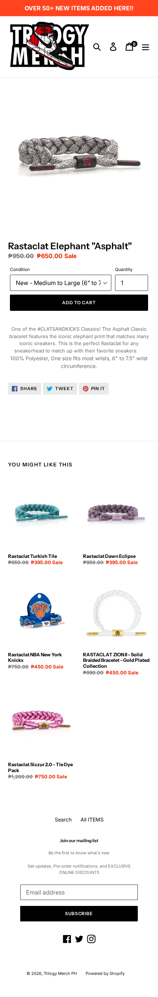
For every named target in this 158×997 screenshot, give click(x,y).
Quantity (124, 269)
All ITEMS (92, 819)
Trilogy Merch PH (60, 973)
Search (63, 819)
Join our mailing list (79, 840)
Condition (20, 269)
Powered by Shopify (105, 973)
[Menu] (145, 47)
